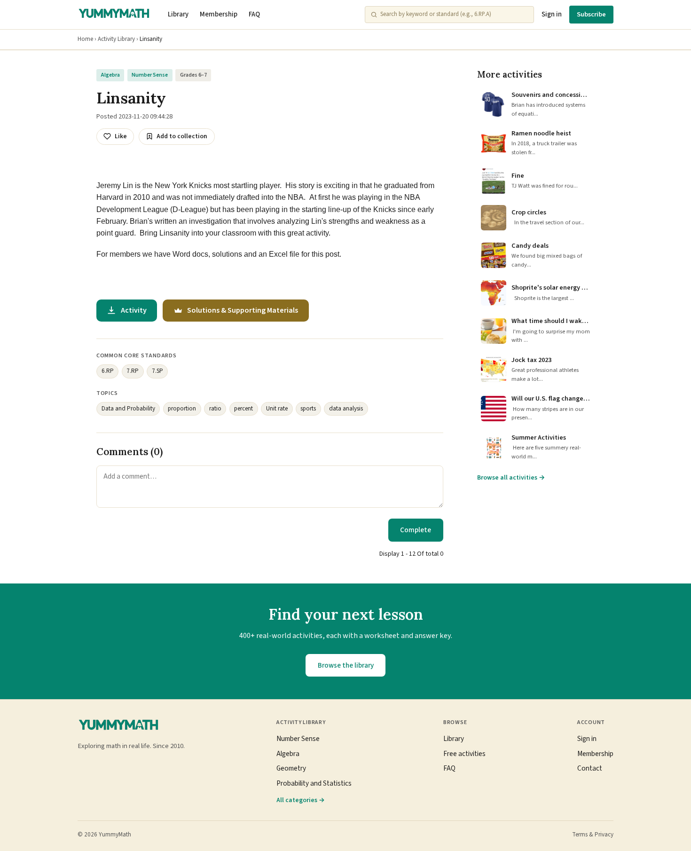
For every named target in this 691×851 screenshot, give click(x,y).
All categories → (300, 800)
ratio (215, 408)
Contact (589, 768)
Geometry (291, 768)
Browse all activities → (511, 477)
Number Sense (150, 75)
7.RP (132, 371)
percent (243, 408)
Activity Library (116, 39)
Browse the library (346, 665)
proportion (182, 408)
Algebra (110, 75)
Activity (134, 310)
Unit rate (277, 408)
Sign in (552, 14)
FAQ (254, 14)
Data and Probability (128, 408)
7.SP (157, 371)
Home (85, 39)
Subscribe (591, 14)
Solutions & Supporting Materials (242, 310)
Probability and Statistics (314, 783)
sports (308, 408)
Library (178, 14)
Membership (218, 14)
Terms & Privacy (592, 834)
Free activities (464, 754)
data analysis (346, 408)
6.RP (108, 371)
